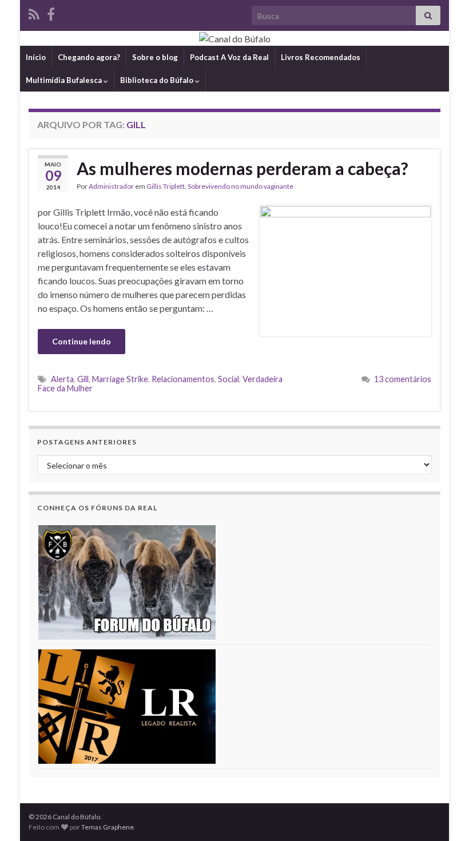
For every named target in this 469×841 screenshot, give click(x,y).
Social (228, 379)
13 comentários (402, 379)
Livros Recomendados (320, 57)
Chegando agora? (89, 57)
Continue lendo (81, 341)
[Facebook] (51, 12)
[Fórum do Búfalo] (127, 581)
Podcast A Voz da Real (229, 57)
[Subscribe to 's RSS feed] (34, 12)
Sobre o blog (155, 57)
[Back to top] (443, 815)
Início (36, 57)
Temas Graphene (107, 827)
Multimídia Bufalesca (65, 80)
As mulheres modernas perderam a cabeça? (242, 168)
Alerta (62, 379)
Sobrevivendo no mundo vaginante (240, 186)
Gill (83, 379)
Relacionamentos (183, 379)
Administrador (111, 186)
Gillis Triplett (165, 186)
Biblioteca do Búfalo (157, 80)
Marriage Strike (120, 379)
